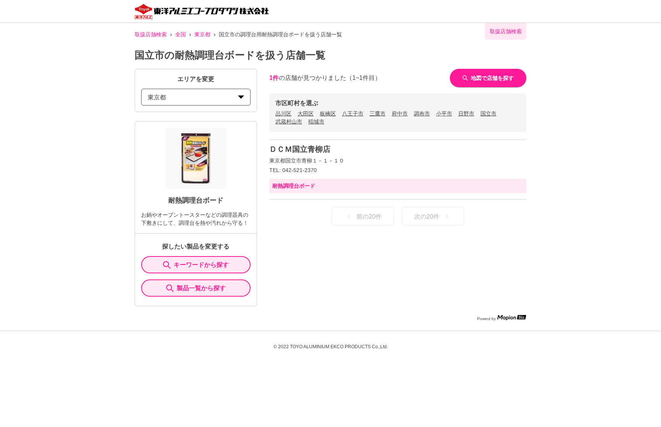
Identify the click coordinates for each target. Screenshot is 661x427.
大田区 (306, 113)
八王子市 (352, 113)
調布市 (422, 113)
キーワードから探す (201, 264)
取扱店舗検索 (151, 34)
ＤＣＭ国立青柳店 (299, 149)
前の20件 (369, 216)
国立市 (488, 113)
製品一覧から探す (201, 288)
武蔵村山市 (288, 122)
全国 (180, 34)
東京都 (202, 34)
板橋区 (328, 113)
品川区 (283, 113)
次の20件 (427, 216)
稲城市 (316, 122)
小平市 (444, 113)
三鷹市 (378, 113)
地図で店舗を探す (492, 78)
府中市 (400, 113)
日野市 (466, 113)
